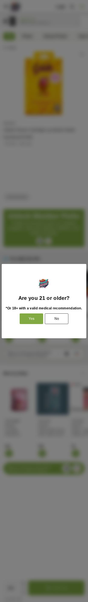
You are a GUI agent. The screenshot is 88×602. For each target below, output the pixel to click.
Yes (31, 318)
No (56, 318)
